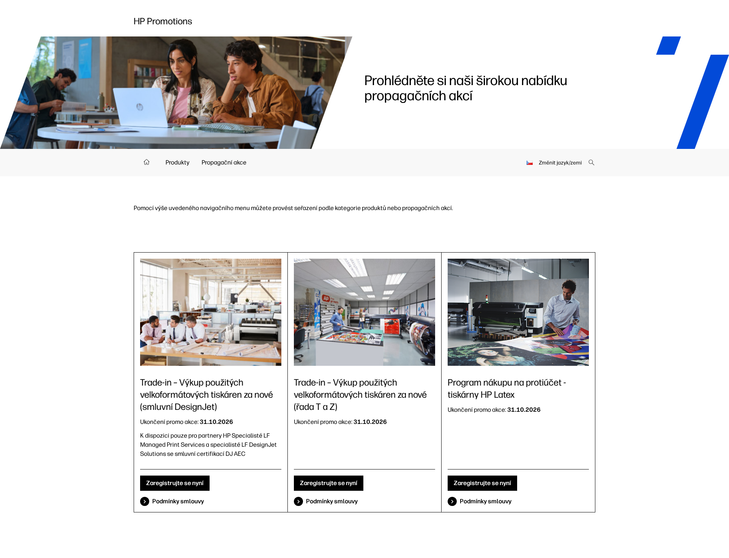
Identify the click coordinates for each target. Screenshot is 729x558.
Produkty (177, 162)
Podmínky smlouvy (178, 501)
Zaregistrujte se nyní (175, 483)
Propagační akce (224, 162)
